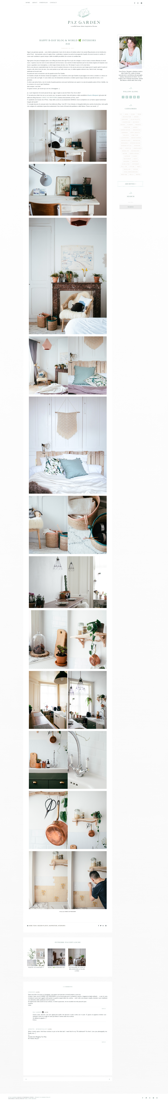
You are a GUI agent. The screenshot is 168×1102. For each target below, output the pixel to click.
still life (124, 166)
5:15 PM (49, 1029)
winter (138, 174)
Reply (104, 1008)
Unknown (31, 992)
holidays (126, 135)
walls (131, 174)
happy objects (135, 132)
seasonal (126, 161)
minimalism (125, 150)
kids (121, 148)
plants (135, 156)
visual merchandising (131, 171)
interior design (135, 143)
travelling (127, 169)
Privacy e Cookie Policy (42, 1097)
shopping (135, 161)
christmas (124, 119)
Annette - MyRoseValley (37, 1029)
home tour (33, 925)
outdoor (127, 156)
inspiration (53, 925)
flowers (130, 124)
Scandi (133, 114)
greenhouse (137, 129)
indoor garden (136, 137)
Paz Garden (37, 1012)
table (138, 166)
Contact (53, 2)
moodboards (135, 150)
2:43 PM (37, 992)
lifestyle (128, 148)
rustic (136, 158)
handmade (125, 132)
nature (125, 153)
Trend (139, 114)
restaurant (127, 158)
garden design (125, 129)
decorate (136, 122)
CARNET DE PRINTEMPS (49, 97)
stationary (135, 164)
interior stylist (126, 145)
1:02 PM (46, 1012)
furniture (127, 127)
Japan (126, 114)
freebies (138, 124)
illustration (125, 137)
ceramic (136, 116)
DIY (121, 114)
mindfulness (138, 148)
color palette (135, 119)
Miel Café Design (30, 1098)
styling (132, 166)
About (34, 2)
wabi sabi (124, 174)
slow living (126, 164)
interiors (61, 925)
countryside (126, 122)
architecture (126, 116)
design (122, 124)
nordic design (134, 153)
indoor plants (42, 925)
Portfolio (44, 2)
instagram (124, 143)
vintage (135, 169)
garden (135, 127)
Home (28, 2)
